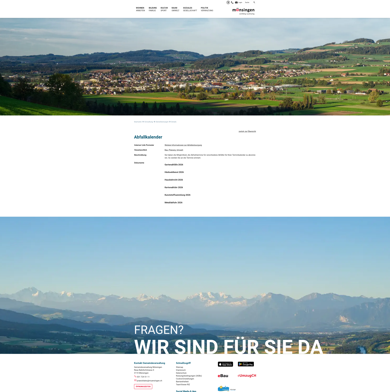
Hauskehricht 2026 (174, 180)
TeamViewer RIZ (183, 384)
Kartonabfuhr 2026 (174, 187)
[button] (232, 2)
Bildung (153, 8)
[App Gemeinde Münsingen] (225, 366)
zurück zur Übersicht (247, 131)
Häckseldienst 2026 (174, 172)
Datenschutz (181, 373)
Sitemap (179, 367)
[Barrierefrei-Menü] (228, 2)
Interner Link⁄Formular (144, 145)
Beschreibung (140, 155)
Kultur (164, 8)
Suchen (254, 2)
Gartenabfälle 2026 (174, 164)
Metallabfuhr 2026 (173, 202)
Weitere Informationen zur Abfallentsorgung (183, 145)
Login (240, 2)
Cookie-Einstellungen (185, 379)
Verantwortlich (140, 150)
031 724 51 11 (143, 377)
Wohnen (140, 8)
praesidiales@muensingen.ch (149, 380)
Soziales (187, 8)
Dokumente (139, 163)
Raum (174, 8)
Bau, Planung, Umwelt (174, 150)
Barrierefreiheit (182, 381)
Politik (204, 8)
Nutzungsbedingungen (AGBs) (189, 376)
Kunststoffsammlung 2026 (177, 195)
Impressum (181, 370)
